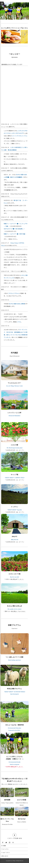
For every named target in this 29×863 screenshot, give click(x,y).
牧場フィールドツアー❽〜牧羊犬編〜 (15, 234)
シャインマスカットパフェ (19, 136)
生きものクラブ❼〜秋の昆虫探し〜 (14, 229)
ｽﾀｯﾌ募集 (3, 845)
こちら (19, 322)
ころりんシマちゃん (14, 293)
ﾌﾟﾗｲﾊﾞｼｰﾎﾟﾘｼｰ (5, 849)
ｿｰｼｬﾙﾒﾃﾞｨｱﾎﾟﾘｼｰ (5, 852)
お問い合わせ (4, 856)
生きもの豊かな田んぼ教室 (17, 304)
